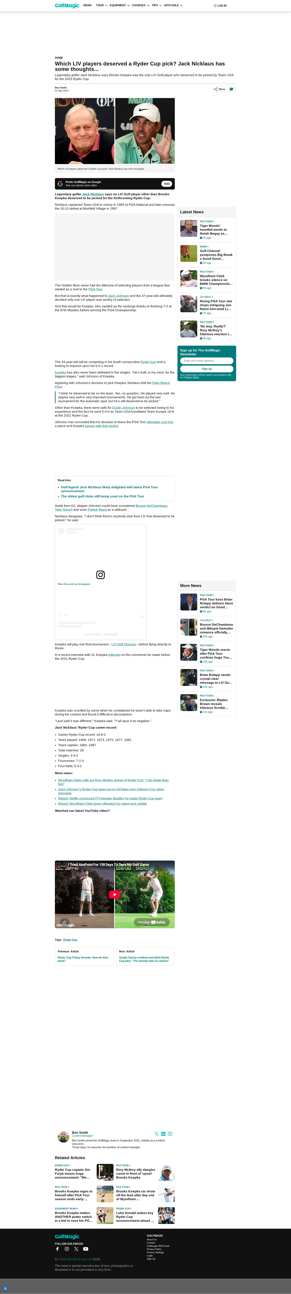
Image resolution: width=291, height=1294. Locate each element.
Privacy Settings (155, 1252)
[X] (77, 1250)
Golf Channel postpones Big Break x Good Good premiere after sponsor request (216, 255)
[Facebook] (58, 1250)
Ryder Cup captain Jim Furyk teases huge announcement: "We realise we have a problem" (72, 1173)
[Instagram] (67, 1250)
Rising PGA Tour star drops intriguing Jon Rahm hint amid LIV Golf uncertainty (216, 305)
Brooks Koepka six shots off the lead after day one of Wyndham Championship (135, 1195)
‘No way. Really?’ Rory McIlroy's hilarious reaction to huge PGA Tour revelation (215, 330)
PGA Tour (95, 289)
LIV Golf (205, 297)
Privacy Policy (191, 377)
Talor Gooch (64, 509)
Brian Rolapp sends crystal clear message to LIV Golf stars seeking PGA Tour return (215, 679)
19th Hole (171, 5)
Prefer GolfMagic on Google (83, 182)
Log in (222, 5)
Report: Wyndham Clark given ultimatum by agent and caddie (102, 803)
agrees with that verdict (101, 426)
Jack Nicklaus (93, 194)
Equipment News (65, 1208)
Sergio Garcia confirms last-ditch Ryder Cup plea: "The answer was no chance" (144, 959)
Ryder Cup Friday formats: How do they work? (83, 959)
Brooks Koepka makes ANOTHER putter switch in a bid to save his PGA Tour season (73, 1217)
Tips (155, 5)
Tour (100, 5)
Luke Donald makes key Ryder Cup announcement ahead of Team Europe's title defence (135, 1217)
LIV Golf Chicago (123, 644)
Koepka (60, 372)
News (87, 5)
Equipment (118, 5)
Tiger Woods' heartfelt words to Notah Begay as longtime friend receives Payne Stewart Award (213, 229)
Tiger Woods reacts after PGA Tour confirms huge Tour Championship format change (215, 653)
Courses (139, 5)
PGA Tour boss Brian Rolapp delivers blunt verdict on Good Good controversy (216, 603)
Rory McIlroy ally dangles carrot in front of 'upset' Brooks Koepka (135, 1173)
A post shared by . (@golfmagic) (101, 634)
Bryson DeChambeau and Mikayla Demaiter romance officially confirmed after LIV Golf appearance (216, 628)
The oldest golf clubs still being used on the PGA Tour (102, 496)
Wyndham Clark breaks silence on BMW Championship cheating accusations (216, 280)
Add (166, 183)
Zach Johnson (118, 296)
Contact (151, 1243)
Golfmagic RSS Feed (158, 1246)
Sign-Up (151, 1259)
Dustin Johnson (123, 407)
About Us (152, 1239)
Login (150, 1255)
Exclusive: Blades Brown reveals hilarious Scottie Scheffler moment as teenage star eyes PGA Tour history (216, 704)
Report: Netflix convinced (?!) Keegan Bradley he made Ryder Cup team (110, 798)
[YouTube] (86, 1250)
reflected (114, 655)
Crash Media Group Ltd (75, 1259)
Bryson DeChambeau (151, 506)
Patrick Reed (97, 509)
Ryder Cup (148, 362)
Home (59, 57)
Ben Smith (61, 87)
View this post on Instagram (74, 584)
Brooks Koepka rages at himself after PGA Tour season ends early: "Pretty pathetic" (73, 1195)
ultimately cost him (160, 422)
